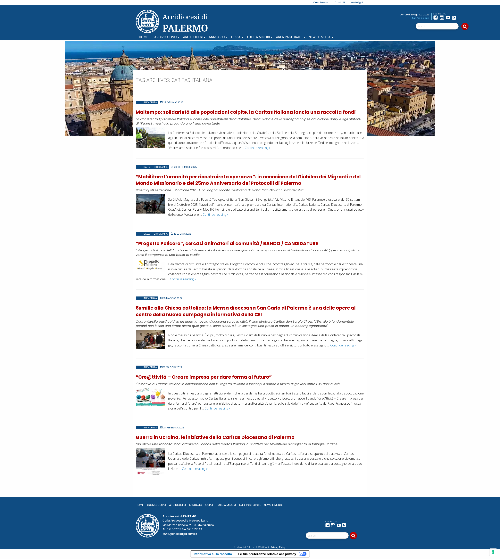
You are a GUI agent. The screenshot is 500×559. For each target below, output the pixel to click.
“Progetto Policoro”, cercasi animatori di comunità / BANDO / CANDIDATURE (227, 243)
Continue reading (258, 148)
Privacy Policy (278, 547)
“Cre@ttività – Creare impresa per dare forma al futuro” (204, 377)
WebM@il (357, 2)
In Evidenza (150, 102)
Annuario (217, 37)
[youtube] (449, 17)
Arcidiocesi (193, 37)
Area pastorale (289, 37)
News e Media (319, 37)
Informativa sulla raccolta (213, 554)
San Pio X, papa (420, 18)
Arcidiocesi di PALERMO (185, 23)
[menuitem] (318, 2)
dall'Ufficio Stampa (156, 167)
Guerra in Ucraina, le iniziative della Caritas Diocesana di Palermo (215, 437)
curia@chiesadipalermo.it (179, 534)
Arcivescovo (165, 37)
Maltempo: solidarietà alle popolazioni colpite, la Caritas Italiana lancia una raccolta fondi (246, 112)
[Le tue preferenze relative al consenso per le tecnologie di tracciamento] (493, 552)
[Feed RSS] (455, 17)
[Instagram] (442, 17)
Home (143, 37)
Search (465, 26)
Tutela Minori (258, 37)
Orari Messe (321, 2)
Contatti (340, 2)
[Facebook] (436, 17)
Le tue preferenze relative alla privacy (267, 554)
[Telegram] (461, 17)
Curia (235, 37)
